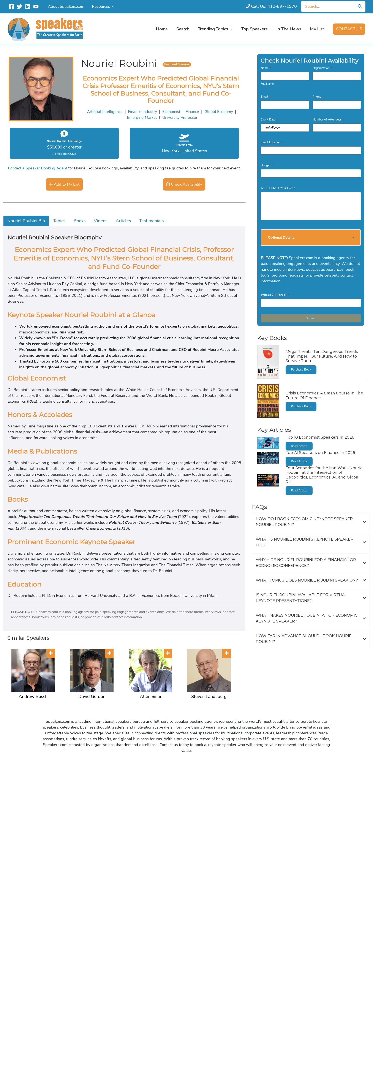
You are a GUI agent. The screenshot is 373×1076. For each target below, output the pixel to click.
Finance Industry (142, 111)
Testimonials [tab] (151, 221)
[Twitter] (19, 6)
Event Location (272, 142)
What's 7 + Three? (275, 295)
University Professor (179, 117)
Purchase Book (301, 370)
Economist (171, 111)
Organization (322, 68)
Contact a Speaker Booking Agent (37, 168)
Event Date (269, 119)
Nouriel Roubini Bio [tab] (26, 221)
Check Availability (186, 184)
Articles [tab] (123, 221)
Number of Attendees (328, 119)
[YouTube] (36, 6)
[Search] (360, 6)
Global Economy (218, 111)
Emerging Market (142, 117)
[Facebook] (11, 6)
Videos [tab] (100, 221)
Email (265, 97)
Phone (318, 97)
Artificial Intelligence (105, 111)
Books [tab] (80, 221)
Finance (192, 111)
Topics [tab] (59, 221)
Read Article (299, 446)
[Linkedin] (28, 6)
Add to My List (66, 184)
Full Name (267, 84)
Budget (267, 165)
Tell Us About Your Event (278, 188)
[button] (112, 6)
